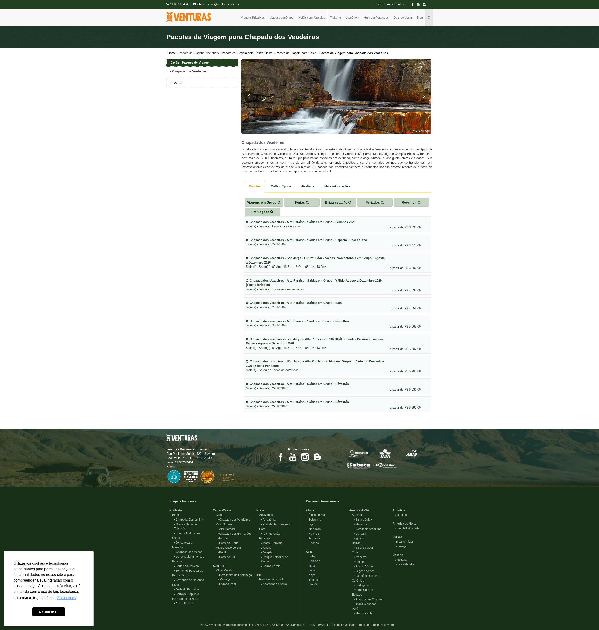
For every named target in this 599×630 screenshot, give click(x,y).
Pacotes (254, 186)
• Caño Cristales (364, 590)
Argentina (356, 515)
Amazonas (264, 515)
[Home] (190, 17)
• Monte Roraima (271, 543)
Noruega (400, 546)
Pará (260, 529)
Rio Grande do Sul (269, 579)
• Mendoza (360, 524)
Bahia (174, 515)
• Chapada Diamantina (188, 519)
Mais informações (337, 186)
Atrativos (307, 186)
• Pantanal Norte (228, 543)
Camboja (313, 561)
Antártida (399, 510)
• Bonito (222, 552)
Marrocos (313, 529)
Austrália (400, 559)
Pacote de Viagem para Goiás (296, 53)
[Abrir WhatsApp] (587, 618)
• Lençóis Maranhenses (189, 556)
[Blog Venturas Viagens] (317, 456)
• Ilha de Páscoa (364, 566)
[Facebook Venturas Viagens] (280, 456)
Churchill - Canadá (406, 528)
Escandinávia (403, 541)
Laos (310, 570)
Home (172, 53)
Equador (356, 594)
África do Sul (315, 515)
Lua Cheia (352, 17)
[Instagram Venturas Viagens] (304, 456)
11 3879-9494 (179, 4)
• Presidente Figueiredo (276, 524)
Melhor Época (281, 186)
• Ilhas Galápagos (365, 604)
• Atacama (360, 557)
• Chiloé (359, 561)
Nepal (311, 575)
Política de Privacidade (341, 624)
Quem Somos (383, 4)
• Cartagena (361, 585)
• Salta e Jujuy (363, 519)
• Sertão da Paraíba (186, 566)
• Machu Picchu (363, 613)
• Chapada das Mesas (188, 552)
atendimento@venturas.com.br (199, 467)
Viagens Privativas (253, 17)
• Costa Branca (183, 603)
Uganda (312, 543)
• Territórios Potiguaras (188, 570)
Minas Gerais (223, 570)
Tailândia (313, 580)
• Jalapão (267, 552)
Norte (260, 510)
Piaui (174, 584)
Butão (311, 556)
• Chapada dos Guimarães (234, 533)
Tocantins (263, 547)
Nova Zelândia (403, 564)
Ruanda (312, 533)
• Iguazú (359, 538)
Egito (310, 524)
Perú (353, 608)
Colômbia (356, 580)
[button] (249, 96)
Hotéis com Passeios (311, 17)
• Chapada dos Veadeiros (234, 519)
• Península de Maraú (187, 533)
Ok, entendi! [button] (48, 612)
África (310, 510)
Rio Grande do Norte (184, 598)
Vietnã (311, 584)
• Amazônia (268, 519)
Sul (258, 574)
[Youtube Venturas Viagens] (292, 456)
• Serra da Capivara (186, 594)
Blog (420, 17)
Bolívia (355, 543)
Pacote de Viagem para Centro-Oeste (247, 53)
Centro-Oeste (222, 510)
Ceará (174, 538)
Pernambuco (179, 575)
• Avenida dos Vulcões (368, 599)
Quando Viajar (403, 17)
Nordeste (175, 510)
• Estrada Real (227, 584)
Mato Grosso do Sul (227, 547)
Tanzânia (313, 538)
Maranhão (177, 547)
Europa (397, 537)
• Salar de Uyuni (364, 547)
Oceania (398, 555)
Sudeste (218, 565)
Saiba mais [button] (66, 598)
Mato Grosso (222, 524)
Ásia (309, 551)
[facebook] (413, 4)
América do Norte (404, 523)
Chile (354, 552)
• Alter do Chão (270, 533)
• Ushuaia (360, 533)
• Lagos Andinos (364, 571)
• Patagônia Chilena (366, 576)
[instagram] (426, 4)
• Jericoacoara (183, 542)
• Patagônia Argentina (367, 529)
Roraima (263, 538)
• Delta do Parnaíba (186, 589)
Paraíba (175, 561)
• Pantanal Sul (227, 557)
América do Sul (359, 510)
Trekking (335, 17)
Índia (310, 565)
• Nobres (223, 538)
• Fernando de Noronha (189, 580)
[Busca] (429, 17)
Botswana (313, 519)
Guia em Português (376, 17)
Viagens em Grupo (281, 17)
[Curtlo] (358, 453)
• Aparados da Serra (274, 584)
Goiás (218, 515)
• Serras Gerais (270, 566)
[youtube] (419, 4)
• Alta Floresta (226, 529)
